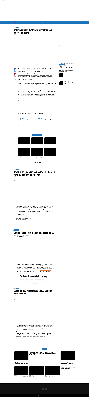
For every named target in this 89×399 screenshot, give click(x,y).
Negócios (25, 24)
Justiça (52, 24)
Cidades (33, 24)
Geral (21, 24)
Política (29, 24)
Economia (37, 24)
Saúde (59, 24)
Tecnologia (62, 24)
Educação (42, 24)
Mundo (55, 24)
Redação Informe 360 (21, 36)
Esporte (46, 24)
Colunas (67, 24)
